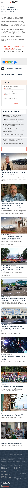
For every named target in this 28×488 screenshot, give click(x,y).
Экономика (4, 324)
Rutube (6, 53)
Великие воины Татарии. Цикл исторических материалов (11, 93)
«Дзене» (11, 53)
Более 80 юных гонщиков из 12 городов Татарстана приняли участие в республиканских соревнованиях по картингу (13, 302)
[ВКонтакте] (4, 62)
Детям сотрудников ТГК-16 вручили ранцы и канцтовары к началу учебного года (14, 144)
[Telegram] (12, 62)
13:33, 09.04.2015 (5, 14)
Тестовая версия (5, 483)
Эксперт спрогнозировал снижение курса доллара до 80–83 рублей (13, 115)
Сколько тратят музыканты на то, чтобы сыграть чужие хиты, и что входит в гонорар (13, 360)
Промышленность (5, 201)
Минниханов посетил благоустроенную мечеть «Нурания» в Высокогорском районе (14, 120)
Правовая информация (6, 474)
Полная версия (5, 482)
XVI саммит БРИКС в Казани (11, 87)
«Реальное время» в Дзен (14, 68)
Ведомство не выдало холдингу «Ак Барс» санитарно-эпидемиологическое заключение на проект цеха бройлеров (13, 240)
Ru (15, 470)
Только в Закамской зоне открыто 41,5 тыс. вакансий (12, 444)
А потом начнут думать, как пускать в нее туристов (13, 416)
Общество (3, 354)
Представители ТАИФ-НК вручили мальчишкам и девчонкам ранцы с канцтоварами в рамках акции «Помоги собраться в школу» (13, 388)
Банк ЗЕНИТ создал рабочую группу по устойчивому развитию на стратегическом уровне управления (14, 130)
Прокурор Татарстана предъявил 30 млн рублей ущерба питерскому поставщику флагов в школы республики (13, 176)
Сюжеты (6, 82)
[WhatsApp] (9, 62)
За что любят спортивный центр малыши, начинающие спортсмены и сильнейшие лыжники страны (12, 271)
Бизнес (3, 170)
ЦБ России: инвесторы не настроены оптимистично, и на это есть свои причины (13, 135)
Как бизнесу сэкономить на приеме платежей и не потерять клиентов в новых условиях (13, 330)
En (17, 470)
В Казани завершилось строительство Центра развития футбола (13, 125)
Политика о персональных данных (6, 477)
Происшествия (5, 234)
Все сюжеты (15, 103)
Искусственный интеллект (10, 99)
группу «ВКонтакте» (14, 46)
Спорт (2, 296)
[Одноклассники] (6, 62)
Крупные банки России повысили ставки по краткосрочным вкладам (12, 139)
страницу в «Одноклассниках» (9, 49)
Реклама (3, 472)
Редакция (3, 471)
